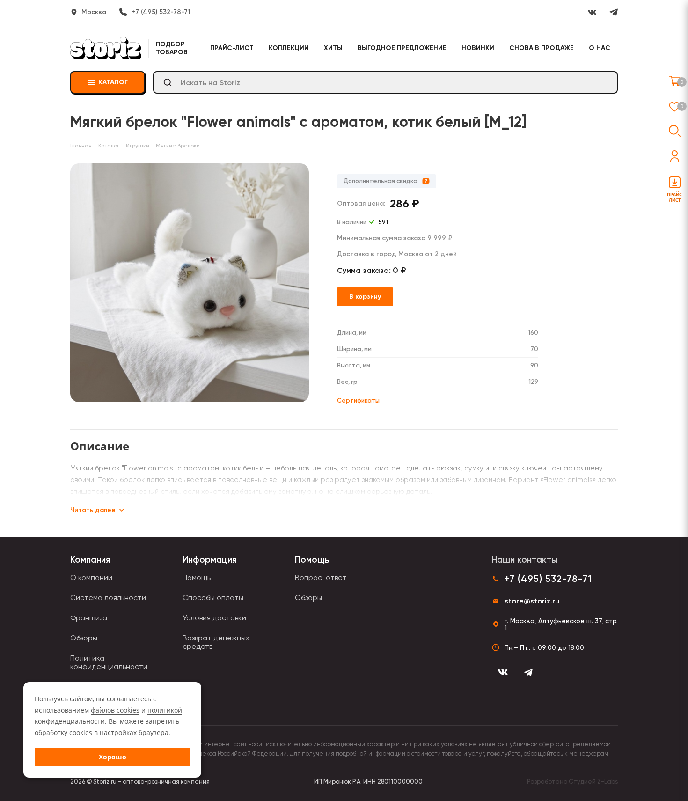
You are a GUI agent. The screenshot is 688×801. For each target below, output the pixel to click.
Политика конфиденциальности (108, 662)
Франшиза (88, 617)
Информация (210, 559)
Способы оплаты (213, 597)
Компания (90, 559)
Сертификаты (358, 400)
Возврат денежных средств (216, 642)
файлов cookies (115, 709)
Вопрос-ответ (321, 577)
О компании (91, 577)
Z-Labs (607, 781)
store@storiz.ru (532, 600)
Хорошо (112, 756)
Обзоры (83, 637)
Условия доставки (214, 617)
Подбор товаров (172, 48)
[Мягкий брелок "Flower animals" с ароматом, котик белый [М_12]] (189, 282)
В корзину (365, 297)
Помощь (197, 577)
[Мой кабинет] (675, 156)
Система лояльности (108, 597)
